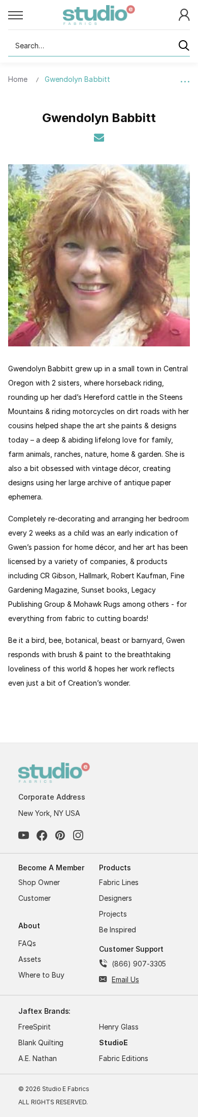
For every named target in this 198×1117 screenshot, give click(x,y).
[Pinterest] (60, 835)
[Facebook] (42, 835)
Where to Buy (41, 975)
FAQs (27, 943)
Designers (115, 898)
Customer (34, 898)
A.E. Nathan (37, 1058)
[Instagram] (78, 835)
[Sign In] (184, 14)
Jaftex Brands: (44, 1011)
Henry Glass (119, 1026)
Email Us (125, 979)
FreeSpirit (34, 1026)
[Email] (99, 137)
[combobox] (99, 45)
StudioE (113, 1042)
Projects (113, 913)
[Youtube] (23, 835)
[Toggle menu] (35, 15)
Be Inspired (117, 929)
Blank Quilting (40, 1042)
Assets (29, 959)
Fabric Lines (119, 882)
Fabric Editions (123, 1058)
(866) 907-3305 (139, 963)
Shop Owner (39, 882)
